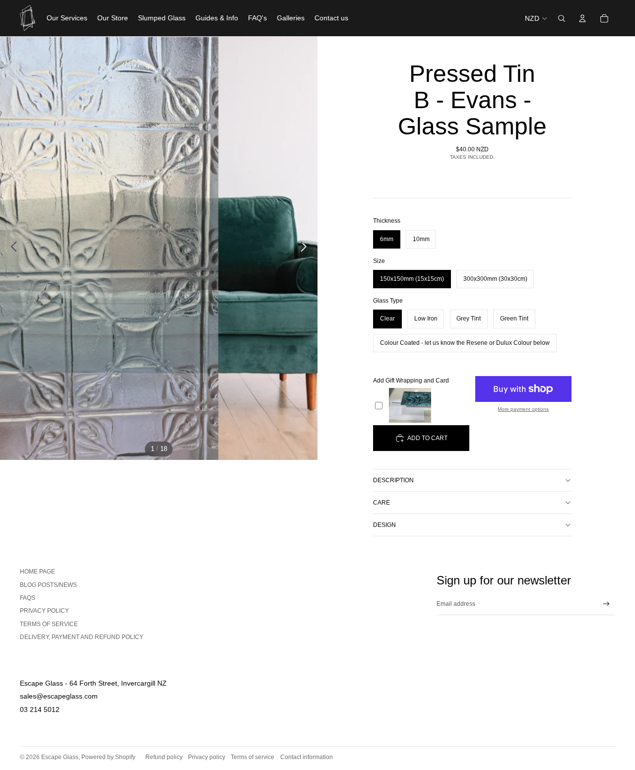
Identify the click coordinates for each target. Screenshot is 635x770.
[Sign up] (606, 604)
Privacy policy (206, 757)
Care (381, 502)
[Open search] (561, 18)
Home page (37, 571)
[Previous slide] (11, 248)
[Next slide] (306, 248)
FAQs (27, 597)
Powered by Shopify (108, 757)
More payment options (523, 409)
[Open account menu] (582, 18)
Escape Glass (59, 757)
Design (384, 524)
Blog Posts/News (48, 584)
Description (393, 480)
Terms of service (49, 624)
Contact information (306, 757)
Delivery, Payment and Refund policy (81, 637)
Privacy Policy (44, 610)
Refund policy (164, 757)
